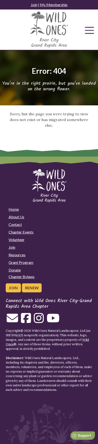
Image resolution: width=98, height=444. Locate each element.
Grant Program (21, 262)
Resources (17, 254)
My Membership (54, 4)
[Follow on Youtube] (53, 320)
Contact (15, 224)
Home (14, 209)
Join (34, 4)
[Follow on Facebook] (26, 320)
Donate (15, 270)
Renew (32, 287)
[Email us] (12, 320)
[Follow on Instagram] (39, 320)
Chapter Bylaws (21, 276)
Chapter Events (21, 232)
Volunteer (16, 239)
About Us (16, 217)
